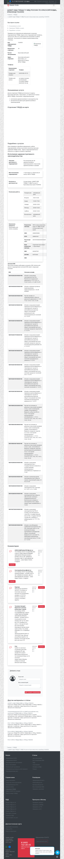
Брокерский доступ (38, 784)
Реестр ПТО (9, 829)
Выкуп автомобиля (11, 764)
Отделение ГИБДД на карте (16, 28)
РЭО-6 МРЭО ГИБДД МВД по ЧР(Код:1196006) (20, 731)
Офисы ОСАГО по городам (13, 791)
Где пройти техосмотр (12, 826)
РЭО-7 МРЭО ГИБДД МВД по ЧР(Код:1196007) (20, 723)
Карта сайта (9, 854)
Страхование (36, 764)
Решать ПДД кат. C (11, 804)
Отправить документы (42, 1)
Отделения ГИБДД (11, 789)
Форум (7, 856)
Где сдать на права (11, 813)
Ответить (12, 564)
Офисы (23, 848)
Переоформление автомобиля (14, 762)
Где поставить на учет (12, 817)
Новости (8, 850)
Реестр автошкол (10, 780)
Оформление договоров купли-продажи (16, 769)
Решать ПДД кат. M (11, 809)
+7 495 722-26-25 (18, 1)
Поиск (52, 1)
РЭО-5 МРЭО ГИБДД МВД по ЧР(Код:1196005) (20, 740)
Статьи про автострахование (13, 782)
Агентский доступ (37, 782)
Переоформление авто (12, 771)
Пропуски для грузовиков (13, 766)
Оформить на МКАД (38, 804)
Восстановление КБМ (38, 760)
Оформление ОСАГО (11, 758)
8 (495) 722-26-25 (26, 843)
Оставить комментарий (33, 692)
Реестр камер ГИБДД (12, 793)
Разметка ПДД (10, 815)
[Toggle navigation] (54, 5)
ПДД (34, 762)
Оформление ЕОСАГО (38, 780)
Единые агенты (10, 786)
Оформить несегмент (38, 789)
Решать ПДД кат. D (11, 806)
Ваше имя (21, 676)
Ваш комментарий (23, 682)
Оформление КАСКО (11, 760)
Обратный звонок (25, 846)
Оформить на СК (37, 809)
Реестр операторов (11, 831)
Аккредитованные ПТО (12, 784)
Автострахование (37, 758)
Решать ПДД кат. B (11, 802)
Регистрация (52, 3)
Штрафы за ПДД (37, 766)
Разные (35, 769)
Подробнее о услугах (14, 30)
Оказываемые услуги (15, 26)
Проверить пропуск (38, 802)
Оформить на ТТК (37, 806)
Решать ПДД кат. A (11, 811)
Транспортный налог (41, 841)
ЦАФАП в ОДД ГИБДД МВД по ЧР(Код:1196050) (20, 703)
